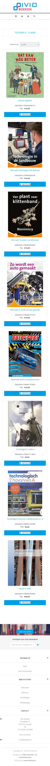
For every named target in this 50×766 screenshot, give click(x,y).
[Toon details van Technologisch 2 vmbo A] (25, 424)
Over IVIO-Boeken (25, 671)
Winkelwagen (25, 702)
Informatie (25, 687)
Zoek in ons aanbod (25, 632)
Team (25, 666)
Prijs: (21, 108)
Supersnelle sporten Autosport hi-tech (25, 379)
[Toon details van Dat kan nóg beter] (25, 75)
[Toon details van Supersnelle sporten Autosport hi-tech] (25, 354)
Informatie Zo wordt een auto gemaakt (25, 310)
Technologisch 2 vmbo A (25, 449)
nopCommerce (30, 760)
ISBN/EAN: (19, 105)
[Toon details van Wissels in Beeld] (25, 563)
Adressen (25, 693)
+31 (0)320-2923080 (25, 729)
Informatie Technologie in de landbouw (25, 170)
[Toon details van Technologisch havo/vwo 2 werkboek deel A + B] (25, 493)
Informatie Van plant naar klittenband (25, 240)
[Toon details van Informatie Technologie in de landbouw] (25, 145)
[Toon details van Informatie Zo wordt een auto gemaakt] (25, 284)
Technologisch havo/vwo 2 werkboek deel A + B (25, 519)
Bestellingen (25, 697)
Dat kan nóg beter (25, 101)
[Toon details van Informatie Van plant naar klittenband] (25, 214)
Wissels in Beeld (25, 589)
